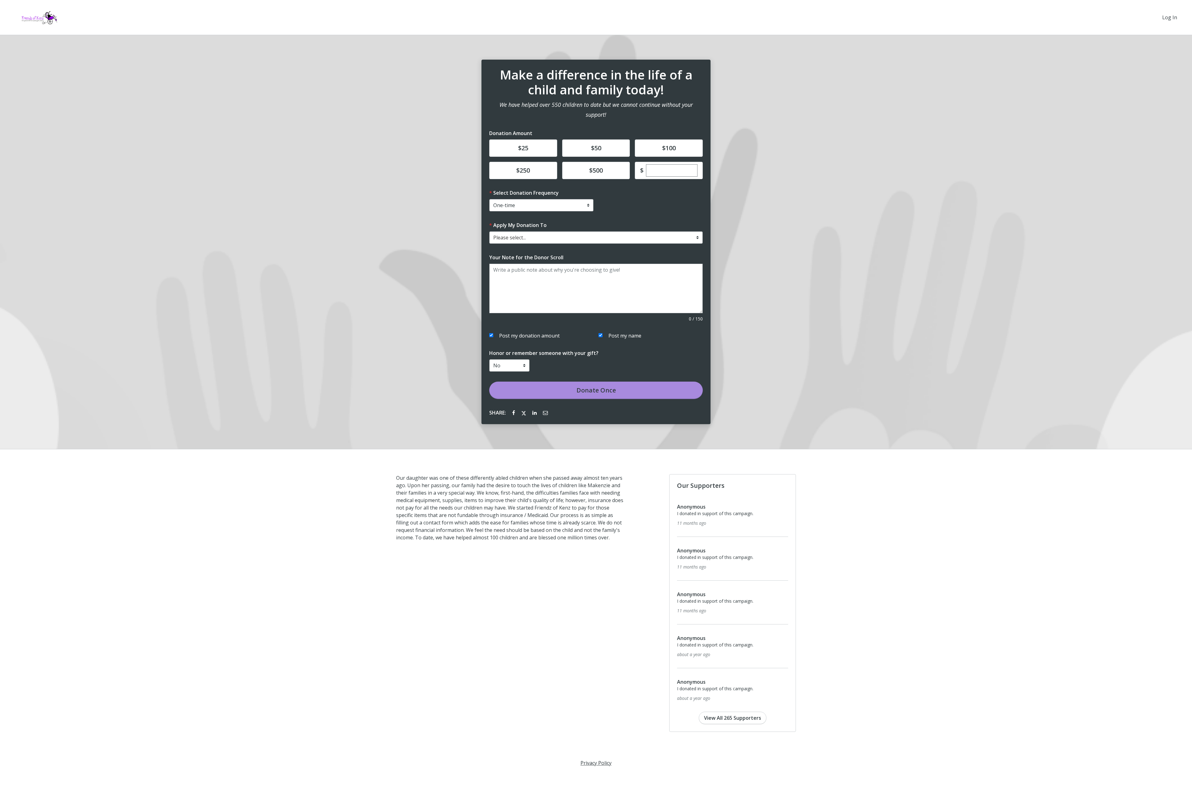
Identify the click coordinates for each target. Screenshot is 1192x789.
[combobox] (596, 237)
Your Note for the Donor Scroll (526, 257)
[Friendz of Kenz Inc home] (37, 17)
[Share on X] (524, 412)
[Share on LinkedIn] (535, 412)
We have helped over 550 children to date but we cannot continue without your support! (596, 109)
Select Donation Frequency (526, 192)
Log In (1169, 17)
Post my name (624, 335)
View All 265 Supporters (732, 717)
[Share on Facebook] (514, 412)
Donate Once (596, 390)
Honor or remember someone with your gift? (543, 353)
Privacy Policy (596, 763)
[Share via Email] (545, 412)
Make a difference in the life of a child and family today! (596, 82)
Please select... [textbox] (509, 237)
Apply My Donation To (520, 225)
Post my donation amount (529, 335)
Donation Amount (510, 133)
